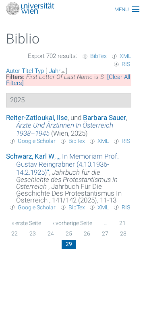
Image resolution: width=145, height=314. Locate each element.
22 (14, 233)
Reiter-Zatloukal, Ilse (37, 118)
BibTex (98, 56)
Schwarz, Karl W (30, 156)
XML (125, 56)
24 (51, 233)
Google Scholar (37, 141)
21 (122, 223)
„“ (67, 164)
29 (69, 244)
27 (105, 233)
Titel (27, 70)
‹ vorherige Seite (72, 223)
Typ (39, 70)
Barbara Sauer (104, 118)
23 (32, 233)
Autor (13, 70)
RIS (126, 64)
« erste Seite (26, 223)
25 (69, 233)
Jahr (54, 70)
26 (87, 233)
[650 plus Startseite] (72, 9)
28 (123, 233)
